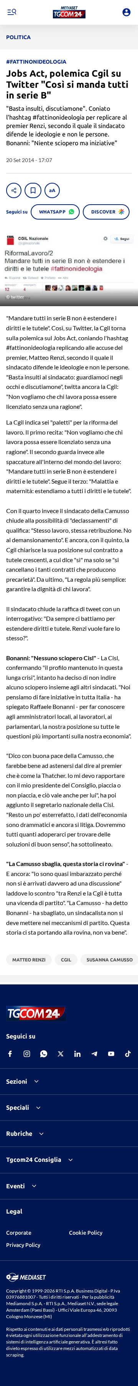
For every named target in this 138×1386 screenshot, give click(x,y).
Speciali (17, 1107)
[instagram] (27, 1054)
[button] (69, 12)
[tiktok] (128, 1054)
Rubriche (19, 1133)
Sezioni (16, 1081)
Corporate (18, 1233)
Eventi (15, 1186)
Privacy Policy (23, 1245)
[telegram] (94, 1054)
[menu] (11, 12)
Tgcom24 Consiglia (33, 1159)
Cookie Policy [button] (85, 1233)
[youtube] (111, 1054)
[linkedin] (77, 1054)
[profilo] (126, 12)
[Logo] (69, 12)
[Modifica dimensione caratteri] (52, 190)
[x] (60, 1054)
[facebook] (10, 1054)
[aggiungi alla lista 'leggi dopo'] (33, 190)
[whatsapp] (44, 1054)
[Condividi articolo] (13, 190)
